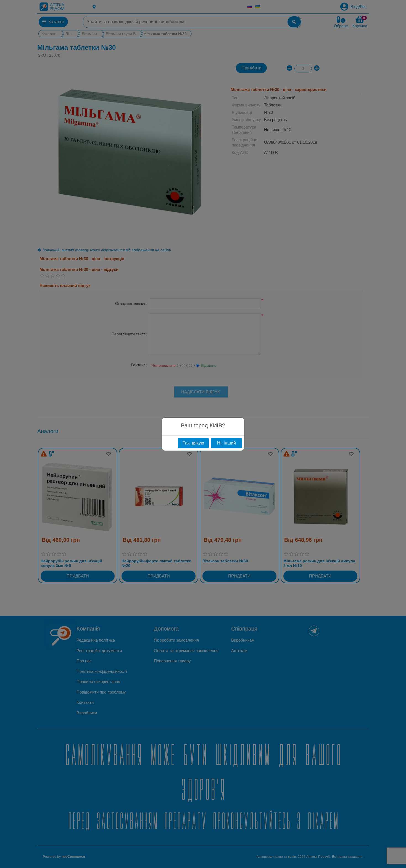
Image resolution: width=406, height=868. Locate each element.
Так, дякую (193, 443)
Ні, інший (226, 443)
